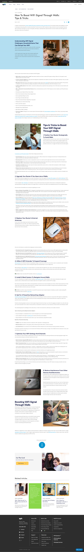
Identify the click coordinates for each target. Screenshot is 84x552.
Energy (14, 4)
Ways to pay (43, 541)
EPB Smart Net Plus (52, 432)
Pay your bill (56, 520)
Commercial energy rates (46, 539)
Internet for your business (45, 522)
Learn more (29, 291)
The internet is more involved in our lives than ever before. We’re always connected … (48, 505)
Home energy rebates (45, 526)
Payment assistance (45, 543)
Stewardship (33, 526)
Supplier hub (43, 545)
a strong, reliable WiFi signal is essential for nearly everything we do (37, 25)
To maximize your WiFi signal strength (22, 153)
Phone (23, 4)
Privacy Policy (25, 549)
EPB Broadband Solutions (57, 539)
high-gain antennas (40, 253)
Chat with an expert (34, 543)
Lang (79, 1)
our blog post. (39, 273)
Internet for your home (45, 520)
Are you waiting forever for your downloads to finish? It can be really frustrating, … (62, 506)
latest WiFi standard (52, 178)
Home (16, 9)
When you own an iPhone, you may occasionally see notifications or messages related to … (21, 506)
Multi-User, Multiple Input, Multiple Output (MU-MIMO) (43, 197)
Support (80, 4)
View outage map (34, 539)
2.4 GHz (46, 82)
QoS (37, 352)
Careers (32, 522)
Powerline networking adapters (20, 296)
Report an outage (34, 537)
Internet (10, 4)
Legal (29, 549)
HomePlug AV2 (30, 315)
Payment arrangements (58, 528)
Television (18, 4)
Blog (76, 4)
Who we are (33, 520)
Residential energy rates (45, 537)
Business (11, 1)
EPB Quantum (57, 535)
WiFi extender (24, 267)
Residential (4, 1)
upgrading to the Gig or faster (20, 432)
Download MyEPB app (45, 528)
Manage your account (58, 522)
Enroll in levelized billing (58, 524)
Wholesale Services (58, 542)
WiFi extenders (17, 262)
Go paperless (56, 526)
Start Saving (21, 463)
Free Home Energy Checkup (46, 524)
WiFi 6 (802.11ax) (62, 178)
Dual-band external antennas (40, 256)
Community (33, 524)
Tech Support (31, 9)
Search (32, 541)
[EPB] (4, 4)
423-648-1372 (22, 526)
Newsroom (33, 528)
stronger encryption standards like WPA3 (23, 203)
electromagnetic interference (49, 111)
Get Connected (22, 9)
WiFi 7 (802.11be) (25, 182)
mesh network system (39, 279)
